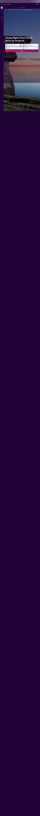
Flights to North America (11, 9)
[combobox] (19, 42)
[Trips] (1, 17)
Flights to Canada (19, 9)
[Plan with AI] (1, 14)
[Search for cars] (1, 12)
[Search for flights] (1, 8)
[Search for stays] (1, 10)
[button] (2, 4)
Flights (6, 9)
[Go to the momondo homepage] (7, 4)
